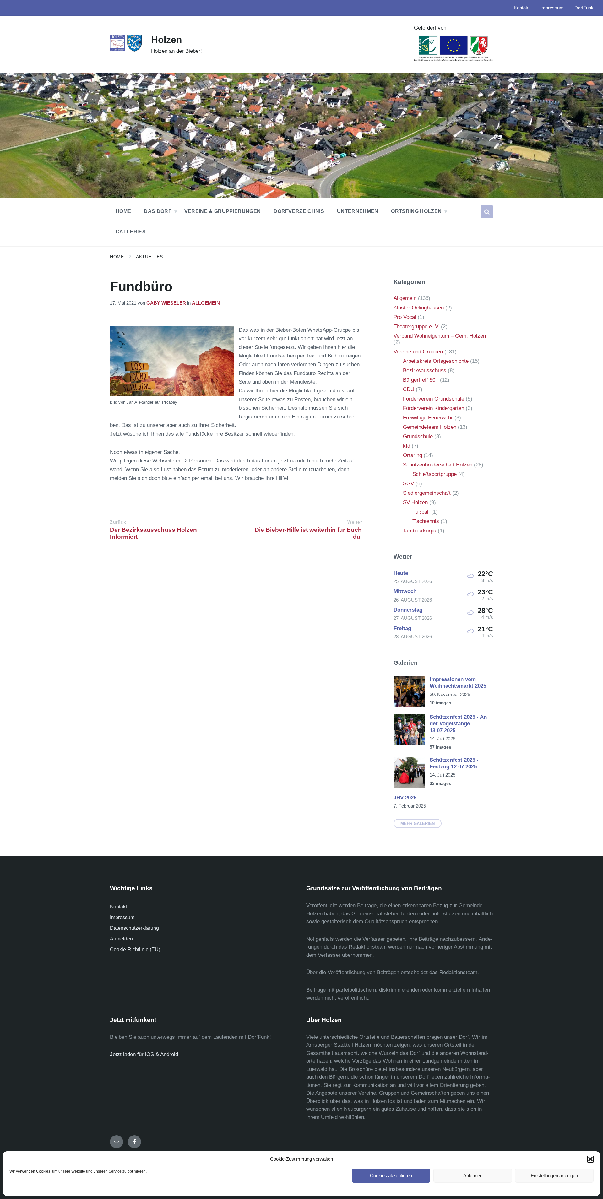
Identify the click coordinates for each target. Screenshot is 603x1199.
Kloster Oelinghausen (419, 308)
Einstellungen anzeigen (554, 1175)
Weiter (354, 522)
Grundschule (418, 436)
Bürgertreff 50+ (420, 380)
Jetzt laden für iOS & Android (144, 1054)
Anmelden (121, 938)
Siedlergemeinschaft (427, 493)
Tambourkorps (419, 531)
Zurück (118, 522)
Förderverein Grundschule (433, 399)
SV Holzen (415, 502)
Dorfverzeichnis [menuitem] (299, 211)
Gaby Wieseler (166, 303)
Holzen (166, 40)
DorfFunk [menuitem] (584, 7)
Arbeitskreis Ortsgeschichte (436, 361)
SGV (408, 484)
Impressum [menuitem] (552, 7)
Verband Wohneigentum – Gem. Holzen (440, 336)
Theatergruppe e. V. (416, 327)
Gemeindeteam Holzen (429, 427)
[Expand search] (487, 211)
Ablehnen (472, 1175)
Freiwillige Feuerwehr (428, 418)
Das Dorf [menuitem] (157, 211)
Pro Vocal (405, 317)
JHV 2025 (405, 798)
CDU (408, 389)
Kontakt (118, 906)
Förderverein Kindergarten (433, 408)
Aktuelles (149, 256)
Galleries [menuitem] (131, 231)
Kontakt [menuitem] (522, 7)
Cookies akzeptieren (391, 1175)
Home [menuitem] (123, 211)
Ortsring (412, 455)
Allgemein (206, 303)
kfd (406, 446)
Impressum (122, 917)
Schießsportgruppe (434, 474)
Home (117, 256)
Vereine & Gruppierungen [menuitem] (222, 211)
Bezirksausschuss (424, 370)
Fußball (421, 512)
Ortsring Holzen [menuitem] (416, 211)
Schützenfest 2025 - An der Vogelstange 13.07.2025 (458, 723)
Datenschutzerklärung (134, 928)
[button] (590, 1159)
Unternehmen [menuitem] (357, 211)
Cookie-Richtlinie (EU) (135, 949)
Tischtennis (425, 521)
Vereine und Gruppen (418, 352)
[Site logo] (126, 50)
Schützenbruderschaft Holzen (437, 465)
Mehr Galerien (417, 823)
